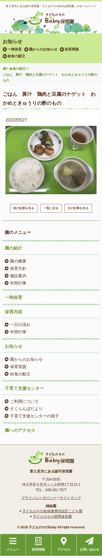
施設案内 (18, 275)
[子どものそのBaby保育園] (51, 21)
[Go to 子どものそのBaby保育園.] (5, 69)
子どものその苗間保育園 (52, 517)
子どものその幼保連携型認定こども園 (52, 511)
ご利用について (24, 401)
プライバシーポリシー (39, 498)
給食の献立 (16, 56)
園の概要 (18, 261)
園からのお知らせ (43, 49)
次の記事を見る (78, 208)
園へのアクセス (20, 430)
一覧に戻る (51, 208)
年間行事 (18, 283)
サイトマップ (70, 498)
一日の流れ (20, 324)
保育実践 (72, 49)
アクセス (63, 549)
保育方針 (18, 268)
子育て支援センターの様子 (34, 416)
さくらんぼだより (26, 408)
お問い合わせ (89, 549)
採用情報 (38, 549)
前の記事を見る (23, 208)
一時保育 (15, 49)
